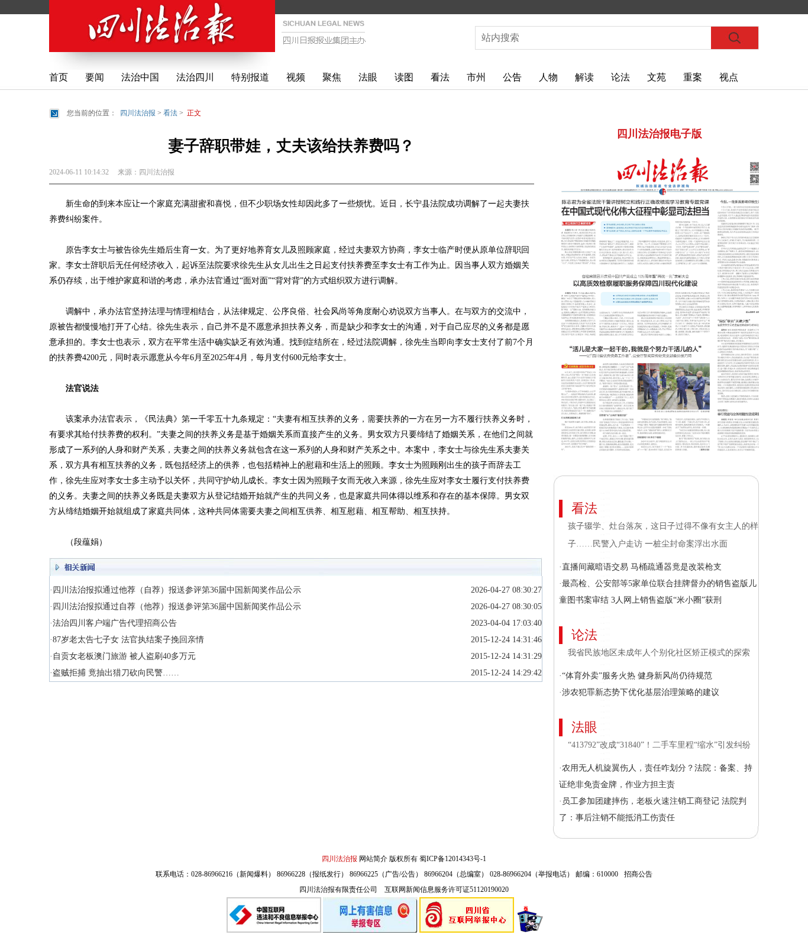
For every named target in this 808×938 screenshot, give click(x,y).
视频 (295, 77)
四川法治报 (138, 113)
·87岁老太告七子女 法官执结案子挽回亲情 (127, 639)
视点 (728, 77)
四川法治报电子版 (659, 134)
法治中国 (140, 77)
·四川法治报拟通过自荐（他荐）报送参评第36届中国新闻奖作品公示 (175, 606)
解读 (584, 77)
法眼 (367, 77)
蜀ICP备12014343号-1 (452, 859)
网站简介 (373, 859)
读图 (404, 77)
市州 (476, 77)
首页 (58, 77)
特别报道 (250, 77)
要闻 (94, 77)
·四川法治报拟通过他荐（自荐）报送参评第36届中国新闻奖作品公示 (175, 590)
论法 (620, 77)
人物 (548, 77)
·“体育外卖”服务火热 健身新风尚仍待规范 (635, 675)
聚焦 (331, 77)
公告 (512, 77)
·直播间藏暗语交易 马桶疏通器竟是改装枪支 (640, 566)
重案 (692, 77)
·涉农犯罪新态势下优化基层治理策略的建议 (639, 692)
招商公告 (638, 874)
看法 (440, 77)
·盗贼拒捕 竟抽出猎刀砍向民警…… (114, 672)
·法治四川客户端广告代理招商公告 (113, 623)
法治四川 (195, 77)
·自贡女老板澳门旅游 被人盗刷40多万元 (123, 656)
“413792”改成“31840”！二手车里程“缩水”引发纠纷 (660, 744)
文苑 (656, 77)
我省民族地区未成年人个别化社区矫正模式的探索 (659, 652)
